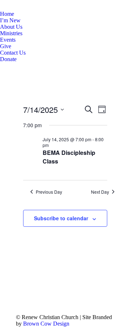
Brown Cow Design (46, 324)
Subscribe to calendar (61, 218)
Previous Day (49, 192)
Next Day (100, 192)
